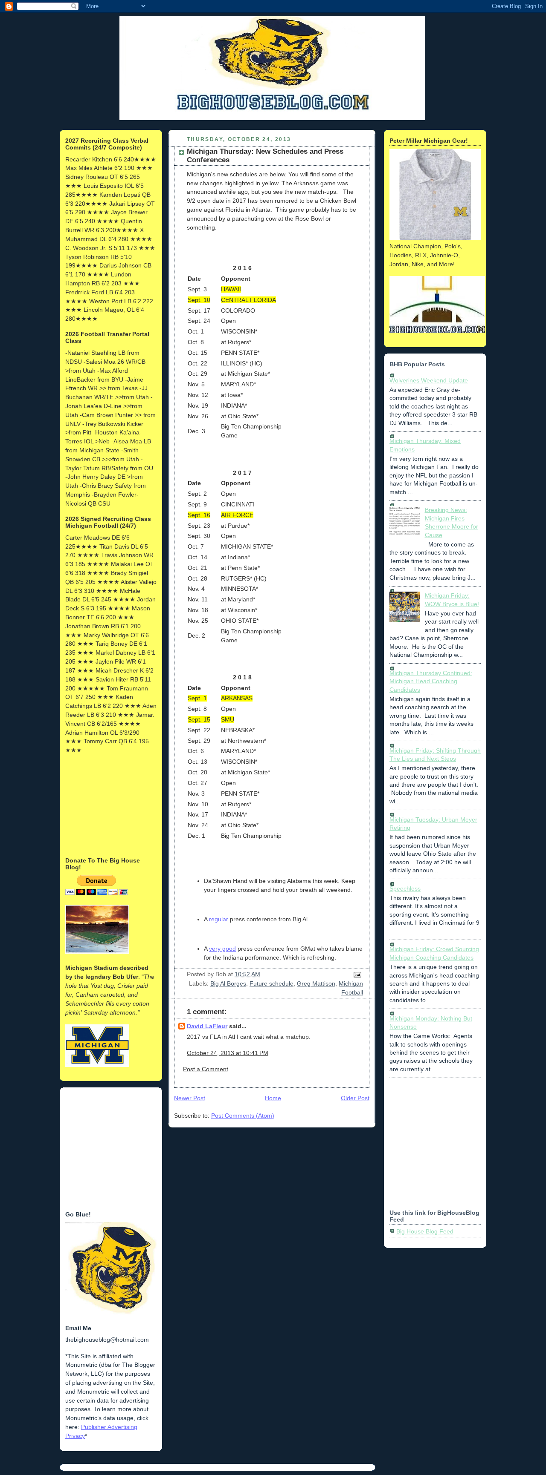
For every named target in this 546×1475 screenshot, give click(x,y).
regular (218, 919)
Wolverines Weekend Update (428, 380)
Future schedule (271, 983)
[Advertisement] (108, 804)
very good (222, 948)
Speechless (405, 888)
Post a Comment (205, 1069)
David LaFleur (207, 1026)
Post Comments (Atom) (242, 1115)
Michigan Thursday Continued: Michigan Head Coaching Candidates (430, 681)
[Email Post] (356, 974)
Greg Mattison (316, 983)
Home (273, 1098)
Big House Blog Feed (424, 1231)
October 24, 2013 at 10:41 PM (227, 1052)
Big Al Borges (228, 983)
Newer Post (189, 1098)
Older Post (355, 1098)
